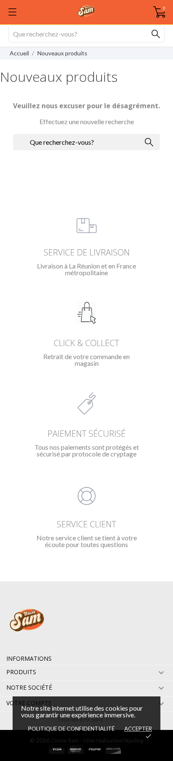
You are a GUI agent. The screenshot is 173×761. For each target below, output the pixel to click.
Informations (29, 658)
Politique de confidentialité (71, 728)
